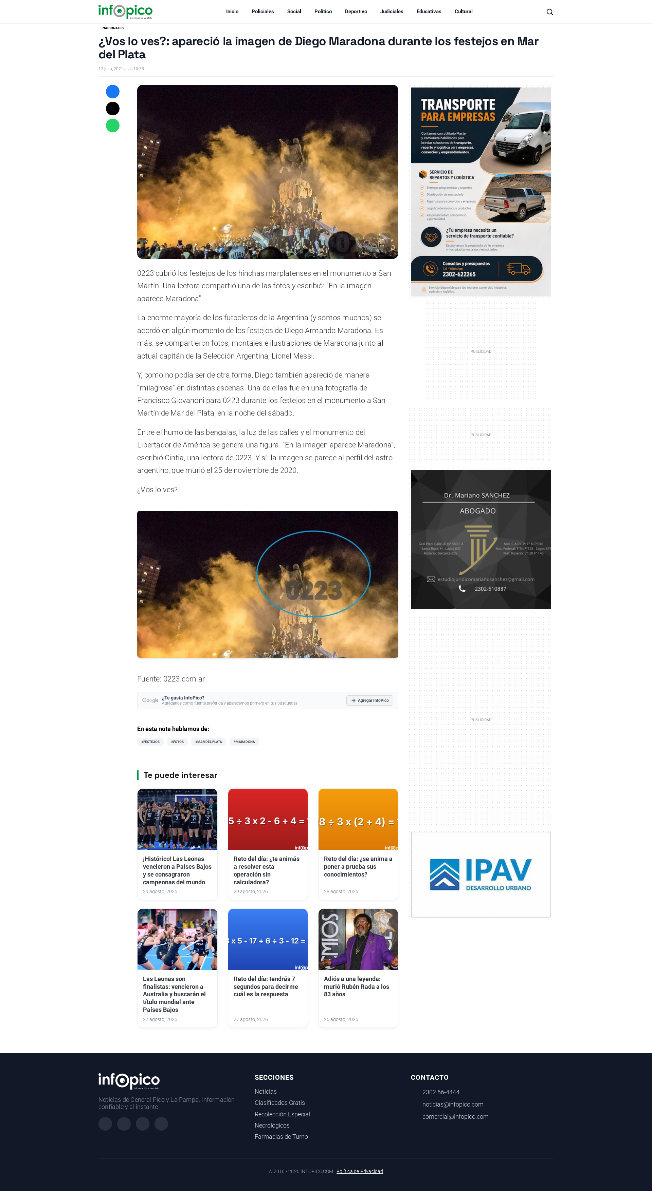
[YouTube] (161, 1124)
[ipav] (481, 874)
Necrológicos (272, 1125)
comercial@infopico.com (455, 1116)
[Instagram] (124, 1124)
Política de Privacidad (360, 1171)
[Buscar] (550, 12)
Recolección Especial (282, 1114)
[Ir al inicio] (125, 12)
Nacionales (113, 28)
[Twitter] (142, 1124)
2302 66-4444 (440, 1092)
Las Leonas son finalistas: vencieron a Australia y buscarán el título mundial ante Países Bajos (174, 994)
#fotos (177, 741)
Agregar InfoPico (373, 700)
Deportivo (356, 11)
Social (294, 11)
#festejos (150, 741)
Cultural (464, 11)
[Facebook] (105, 1124)
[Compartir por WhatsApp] (113, 125)
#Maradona (244, 741)
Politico (323, 11)
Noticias (266, 1091)
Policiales (263, 11)
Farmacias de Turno (281, 1136)
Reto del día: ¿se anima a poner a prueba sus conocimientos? (358, 867)
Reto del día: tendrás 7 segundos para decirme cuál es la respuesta (266, 987)
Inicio (232, 11)
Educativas (429, 11)
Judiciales (391, 11)
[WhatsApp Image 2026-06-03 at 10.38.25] (481, 192)
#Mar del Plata (208, 741)
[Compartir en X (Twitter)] (113, 108)
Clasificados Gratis (280, 1102)
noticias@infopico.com (453, 1104)
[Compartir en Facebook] (113, 91)
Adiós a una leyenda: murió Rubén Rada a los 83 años (356, 987)
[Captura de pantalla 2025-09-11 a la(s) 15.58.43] (481, 539)
